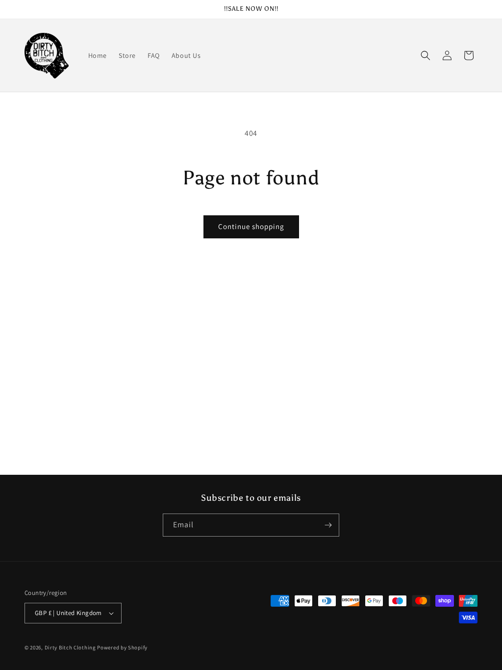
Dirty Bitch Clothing (70, 647)
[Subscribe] (328, 525)
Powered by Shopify (122, 647)
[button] (425, 55)
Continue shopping (251, 226)
